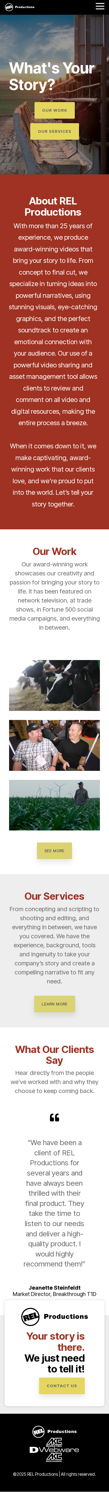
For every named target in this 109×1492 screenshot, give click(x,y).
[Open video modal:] (54, 685)
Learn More (55, 1003)
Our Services (54, 131)
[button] (100, 5)
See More (54, 850)
